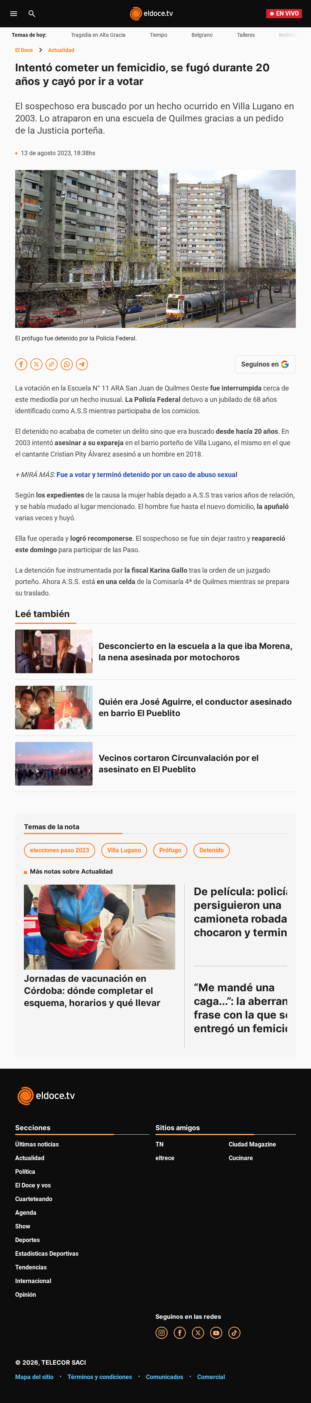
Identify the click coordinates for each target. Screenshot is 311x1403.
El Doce (24, 50)
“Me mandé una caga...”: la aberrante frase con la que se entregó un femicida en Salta (248, 1015)
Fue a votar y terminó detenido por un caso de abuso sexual (147, 475)
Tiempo (158, 35)
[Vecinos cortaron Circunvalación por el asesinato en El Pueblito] (54, 764)
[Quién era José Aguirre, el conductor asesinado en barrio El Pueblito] (54, 707)
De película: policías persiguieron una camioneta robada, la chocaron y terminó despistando (249, 919)
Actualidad (61, 50)
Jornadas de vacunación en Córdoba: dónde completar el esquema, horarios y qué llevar (92, 990)
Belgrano (202, 35)
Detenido (211, 850)
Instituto (289, 35)
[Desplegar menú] (13, 13)
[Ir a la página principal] (151, 13)
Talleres (246, 35)
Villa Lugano (124, 850)
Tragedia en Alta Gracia (98, 35)
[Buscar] (31, 14)
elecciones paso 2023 (59, 850)
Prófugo (170, 850)
